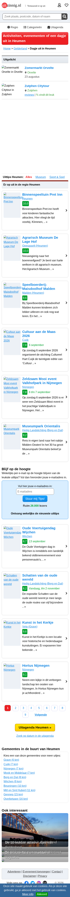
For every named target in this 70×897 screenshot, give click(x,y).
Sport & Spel (57, 177)
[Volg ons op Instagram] (39, 882)
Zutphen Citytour (37, 86)
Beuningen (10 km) (15, 785)
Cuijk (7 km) (11, 764)
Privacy (42, 876)
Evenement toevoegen (36, 871)
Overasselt (35, 245)
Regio (14, 27)
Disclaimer (29, 876)
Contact (56, 871)
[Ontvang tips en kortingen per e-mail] (45, 882)
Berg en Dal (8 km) (15, 777)
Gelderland (20, 48)
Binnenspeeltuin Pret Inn (42, 194)
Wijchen (27, 536)
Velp (29, 626)
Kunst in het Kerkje (37, 622)
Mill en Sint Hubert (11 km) (19, 790)
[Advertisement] (35, 137)
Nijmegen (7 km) (13, 768)
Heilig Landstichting (42, 430)
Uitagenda (56, 27)
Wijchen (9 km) (13, 781)
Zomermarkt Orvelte (39, 68)
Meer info (27, 894)
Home (7, 48)
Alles (28, 177)
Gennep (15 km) (13, 794)
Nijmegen (28, 387)
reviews (29, 94)
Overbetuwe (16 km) (16, 798)
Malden (33, 292)
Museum (41, 177)
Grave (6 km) (11, 759)
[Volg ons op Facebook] (26, 882)
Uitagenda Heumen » (35, 727)
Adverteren (14, 871)
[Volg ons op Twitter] (33, 882)
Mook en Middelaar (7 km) (19, 772)
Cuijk (25, 340)
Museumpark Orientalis (41, 426)
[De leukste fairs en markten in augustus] (35, 860)
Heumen (27, 198)
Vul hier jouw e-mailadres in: (35, 486)
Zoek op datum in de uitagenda (35, 735)
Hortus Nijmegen (35, 665)
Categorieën (34, 27)
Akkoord (42, 894)
